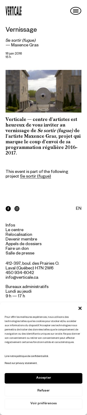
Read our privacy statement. (21, 363)
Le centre (14, 230)
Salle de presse (20, 253)
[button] (80, 308)
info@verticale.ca (22, 278)
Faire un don (17, 249)
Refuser (43, 391)
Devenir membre (21, 239)
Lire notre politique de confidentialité (26, 356)
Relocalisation (19, 235)
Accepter (43, 378)
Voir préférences (43, 404)
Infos (10, 225)
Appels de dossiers (24, 244)
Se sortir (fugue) (35, 177)
